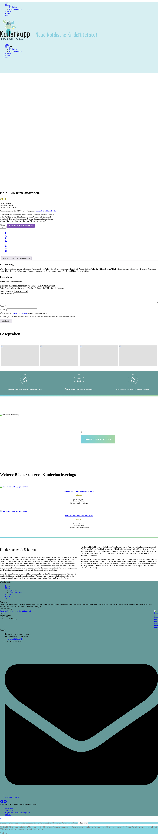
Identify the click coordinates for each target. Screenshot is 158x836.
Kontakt (8, 13)
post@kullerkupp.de (12, 797)
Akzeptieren (83, 823)
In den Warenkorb (22, 226)
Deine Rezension (7, 293)
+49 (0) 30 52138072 (14, 639)
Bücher (7, 5)
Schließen (3, 833)
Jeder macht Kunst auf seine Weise (79, 516)
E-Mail (3, 310)
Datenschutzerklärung (20, 313)
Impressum (9, 808)
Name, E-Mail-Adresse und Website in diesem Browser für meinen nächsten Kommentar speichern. (39, 317)
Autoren (8, 11)
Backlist (39, 211)
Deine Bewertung (7, 291)
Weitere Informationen (70, 823)
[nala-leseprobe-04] (138, 355)
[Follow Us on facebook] (1, 802)
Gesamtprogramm (15, 9)
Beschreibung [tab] (8, 258)
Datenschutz (9, 810)
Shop (6, 15)
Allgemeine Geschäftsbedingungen (17, 813)
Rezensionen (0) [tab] (23, 258)
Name (3, 306)
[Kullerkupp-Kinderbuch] (49, 41)
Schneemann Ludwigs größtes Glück (79, 491)
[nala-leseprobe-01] (59, 355)
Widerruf (8, 815)
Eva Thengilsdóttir (49, 211)
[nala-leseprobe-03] (99, 355)
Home (7, 3)
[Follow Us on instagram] (5, 802)
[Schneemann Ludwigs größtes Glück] (79, 487)
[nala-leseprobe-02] (20, 355)
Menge (2, 225)
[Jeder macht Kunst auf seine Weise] (79, 511)
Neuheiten (13, 7)
